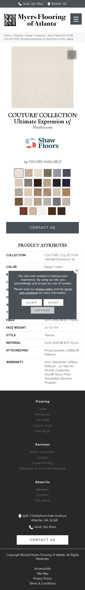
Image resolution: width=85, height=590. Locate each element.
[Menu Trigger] (76, 19)
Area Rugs (42, 431)
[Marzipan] (28, 192)
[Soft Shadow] (66, 202)
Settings (42, 310)
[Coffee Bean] (38, 183)
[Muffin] (47, 192)
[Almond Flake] (38, 173)
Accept (32, 302)
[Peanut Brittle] (66, 192)
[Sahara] (38, 202)
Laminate (42, 420)
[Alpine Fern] (48, 173)
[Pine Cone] (19, 202)
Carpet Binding (42, 463)
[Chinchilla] (28, 183)
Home (7, 35)
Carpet (29, 35)
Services (42, 444)
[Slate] (57, 202)
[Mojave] (38, 192)
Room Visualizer (42, 452)
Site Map (42, 573)
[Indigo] (66, 183)
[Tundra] (61, 211)
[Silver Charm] (47, 202)
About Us (42, 482)
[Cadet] (67, 173)
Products (40, 35)
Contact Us (42, 228)
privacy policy (44, 289)
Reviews (42, 489)
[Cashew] (19, 183)
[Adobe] (29, 173)
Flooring (18, 35)
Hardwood (42, 414)
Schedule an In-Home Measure (42, 468)
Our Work (42, 500)
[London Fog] (19, 192)
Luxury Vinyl (42, 425)
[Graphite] (57, 183)
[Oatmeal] (57, 192)
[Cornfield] (47, 183)
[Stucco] (33, 211)
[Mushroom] (19, 173)
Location (42, 495)
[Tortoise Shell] (52, 211)
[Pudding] (28, 202)
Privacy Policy (42, 578)
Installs (42, 457)
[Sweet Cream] (42, 211)
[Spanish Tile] (23, 211)
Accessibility (42, 568)
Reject (53, 302)
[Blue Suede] (57, 173)
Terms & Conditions (42, 583)
